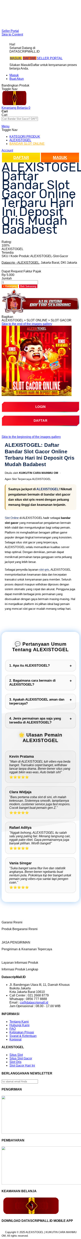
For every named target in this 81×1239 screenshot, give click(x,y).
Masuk (14, 75)
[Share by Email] (33, 316)
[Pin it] (26, 316)
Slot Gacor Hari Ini (22, 1065)
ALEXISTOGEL (47, 489)
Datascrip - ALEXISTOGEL (20, 262)
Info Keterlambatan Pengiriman (31, 20)
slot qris (44, 569)
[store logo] (14, 104)
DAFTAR (29, 58)
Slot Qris (15, 1062)
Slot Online (12, 517)
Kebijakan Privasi (21, 1032)
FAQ (12, 24)
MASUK (16, 58)
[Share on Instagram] (29, 316)
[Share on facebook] (18, 316)
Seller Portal (10, 31)
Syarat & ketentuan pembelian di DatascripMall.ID (44, 17)
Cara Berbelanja (20, 10)
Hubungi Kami (19, 1025)
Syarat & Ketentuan (23, 1036)
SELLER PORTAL (50, 58)
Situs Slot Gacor (20, 1058)
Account (7, 150)
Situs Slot (16, 1054)
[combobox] (20, 119)
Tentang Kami (19, 1021)
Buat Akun (16, 78)
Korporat (15, 1039)
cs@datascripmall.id (34, 1002)
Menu (5, 126)
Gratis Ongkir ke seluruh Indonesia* (34, 13)
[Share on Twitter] (22, 316)
